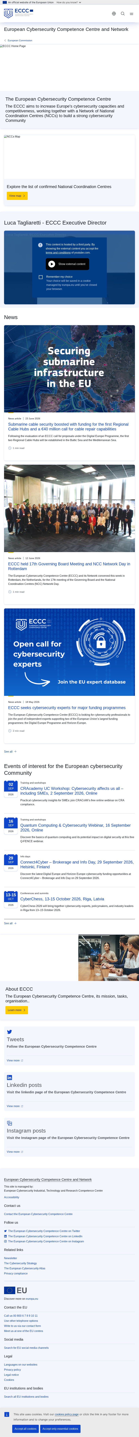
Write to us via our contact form (22, 1325)
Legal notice (11, 1374)
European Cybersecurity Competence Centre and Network (48, 1179)
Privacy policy (12, 1369)
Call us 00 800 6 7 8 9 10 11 (21, 1315)
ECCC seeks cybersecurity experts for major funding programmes (67, 707)
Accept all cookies (25, 1428)
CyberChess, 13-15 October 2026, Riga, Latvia (62, 899)
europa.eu (32, 1298)
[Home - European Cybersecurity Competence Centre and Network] (18, 13)
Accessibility (11, 1197)
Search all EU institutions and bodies (26, 1396)
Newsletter (10, 1258)
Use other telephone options (21, 1320)
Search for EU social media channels (26, 1347)
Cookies (9, 1379)
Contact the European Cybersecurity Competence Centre (38, 1214)
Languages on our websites (20, 1364)
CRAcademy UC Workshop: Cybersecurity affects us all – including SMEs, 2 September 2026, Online (71, 790)
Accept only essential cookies (60, 1428)
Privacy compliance (16, 1273)
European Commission (20, 40)
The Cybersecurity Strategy (20, 1263)
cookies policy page (67, 1414)
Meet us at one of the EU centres (23, 1331)
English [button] (114, 14)
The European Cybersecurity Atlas (24, 1268)
